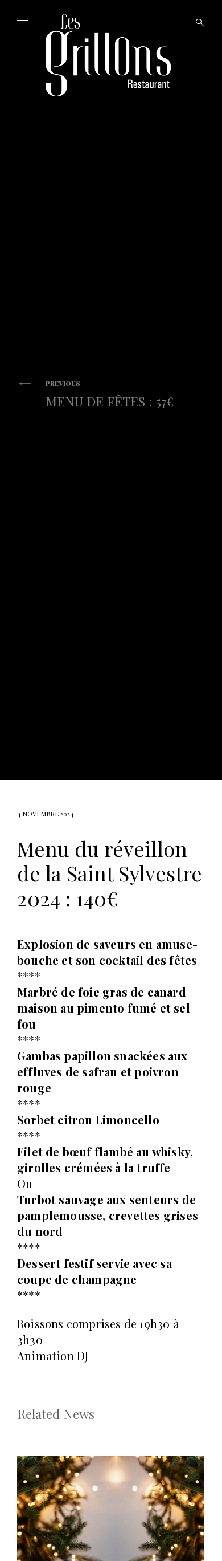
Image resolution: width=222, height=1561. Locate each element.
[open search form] (196, 22)
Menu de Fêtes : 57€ (110, 394)
